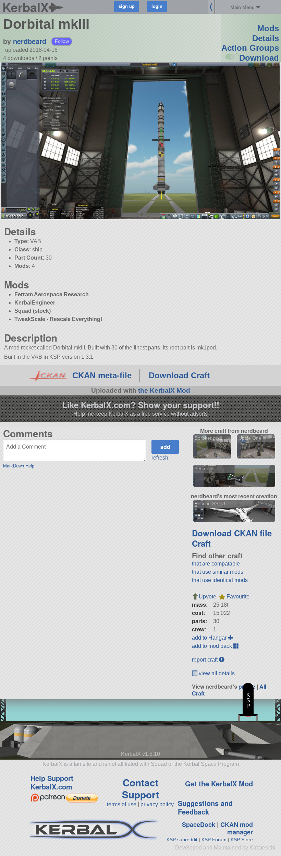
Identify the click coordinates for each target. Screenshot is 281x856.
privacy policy (157, 804)
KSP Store (242, 839)
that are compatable (216, 564)
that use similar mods (217, 572)
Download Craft (179, 375)
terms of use (121, 804)
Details (265, 38)
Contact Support (140, 788)
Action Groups (250, 47)
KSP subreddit (182, 839)
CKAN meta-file (102, 375)
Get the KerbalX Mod (219, 783)
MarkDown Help (18, 465)
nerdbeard (29, 41)
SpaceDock (198, 824)
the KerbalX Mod (164, 390)
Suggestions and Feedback (205, 807)
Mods (268, 28)
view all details (216, 673)
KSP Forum (214, 839)
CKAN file (253, 533)
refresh (159, 458)
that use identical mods (220, 580)
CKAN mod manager (236, 828)
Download (259, 57)
